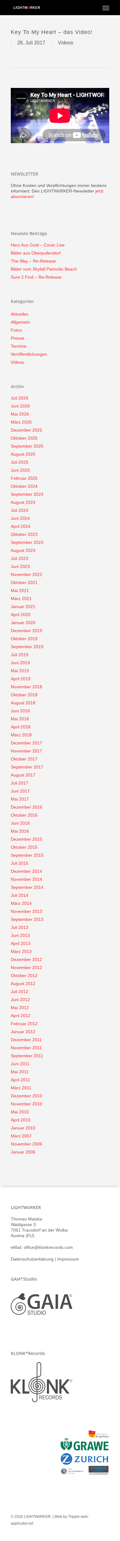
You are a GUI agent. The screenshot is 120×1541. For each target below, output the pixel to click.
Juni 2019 (20, 662)
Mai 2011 (20, 1071)
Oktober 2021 (24, 582)
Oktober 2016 (24, 815)
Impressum (68, 1259)
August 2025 (23, 454)
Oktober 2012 (24, 975)
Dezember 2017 (26, 742)
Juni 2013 (20, 935)
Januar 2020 (23, 622)
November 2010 (26, 1103)
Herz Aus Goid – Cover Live (38, 244)
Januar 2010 (23, 1127)
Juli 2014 (19, 895)
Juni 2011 (20, 1063)
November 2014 (26, 879)
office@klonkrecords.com (48, 1247)
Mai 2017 (20, 799)
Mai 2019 (20, 670)
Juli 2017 (19, 783)
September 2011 (27, 1055)
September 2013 (27, 919)
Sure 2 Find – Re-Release (36, 277)
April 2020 (20, 614)
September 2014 (27, 887)
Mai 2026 (20, 414)
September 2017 (27, 766)
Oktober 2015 (24, 847)
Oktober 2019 (24, 638)
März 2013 (21, 951)
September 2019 (27, 646)
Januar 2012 (23, 1031)
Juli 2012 (19, 991)
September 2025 (27, 446)
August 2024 (23, 502)
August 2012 (23, 983)
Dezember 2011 (26, 1039)
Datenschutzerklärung (32, 1259)
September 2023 (27, 542)
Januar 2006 (23, 1152)
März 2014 (21, 903)
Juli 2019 (19, 654)
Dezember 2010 (26, 1095)
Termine (18, 346)
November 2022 (26, 574)
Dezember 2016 (26, 807)
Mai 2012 (20, 1007)
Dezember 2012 (26, 959)
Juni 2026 (20, 406)
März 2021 (21, 598)
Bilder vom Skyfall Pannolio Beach (44, 269)
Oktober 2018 (24, 694)
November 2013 (26, 911)
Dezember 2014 (26, 871)
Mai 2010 (20, 1111)
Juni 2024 (20, 518)
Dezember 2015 (26, 839)
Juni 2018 (20, 710)
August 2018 (23, 702)
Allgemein (20, 322)
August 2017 (23, 775)
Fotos (16, 330)
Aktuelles (19, 314)
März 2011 (21, 1087)
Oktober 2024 (24, 486)
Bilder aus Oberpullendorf (36, 253)
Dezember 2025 (26, 430)
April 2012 (20, 1015)
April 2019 (20, 678)
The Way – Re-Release (33, 261)
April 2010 (20, 1119)
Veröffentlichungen (29, 354)
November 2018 (26, 686)
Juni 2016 (20, 823)
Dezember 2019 (26, 630)
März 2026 (21, 422)
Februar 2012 (24, 1023)
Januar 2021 (23, 606)
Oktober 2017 (24, 758)
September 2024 (27, 494)
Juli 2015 (19, 863)
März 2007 (21, 1135)
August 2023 (23, 550)
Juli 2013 (19, 927)
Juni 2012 (20, 999)
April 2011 (20, 1079)
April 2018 (20, 726)
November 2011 (26, 1047)
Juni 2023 (20, 566)
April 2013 (20, 943)
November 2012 (26, 967)
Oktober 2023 (24, 534)
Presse (17, 338)
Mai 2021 (20, 590)
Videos (65, 42)
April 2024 (20, 526)
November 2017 (26, 750)
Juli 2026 (19, 398)
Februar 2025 (24, 478)
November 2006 (26, 1143)
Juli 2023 (19, 558)
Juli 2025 (19, 462)
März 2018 (21, 734)
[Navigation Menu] (105, 8)
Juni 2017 (20, 791)
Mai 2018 (20, 718)
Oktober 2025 (24, 438)
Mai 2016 (20, 831)
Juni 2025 (20, 470)
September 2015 (27, 855)
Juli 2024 (19, 510)
